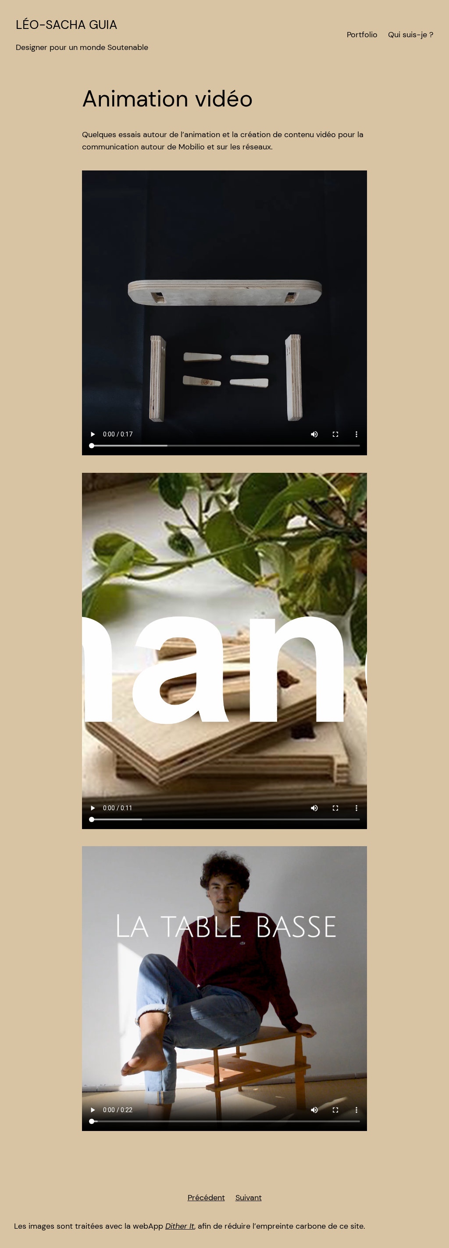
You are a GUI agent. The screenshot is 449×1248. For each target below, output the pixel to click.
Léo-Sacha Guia (67, 25)
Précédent (206, 1197)
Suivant (248, 1197)
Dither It (179, 1226)
